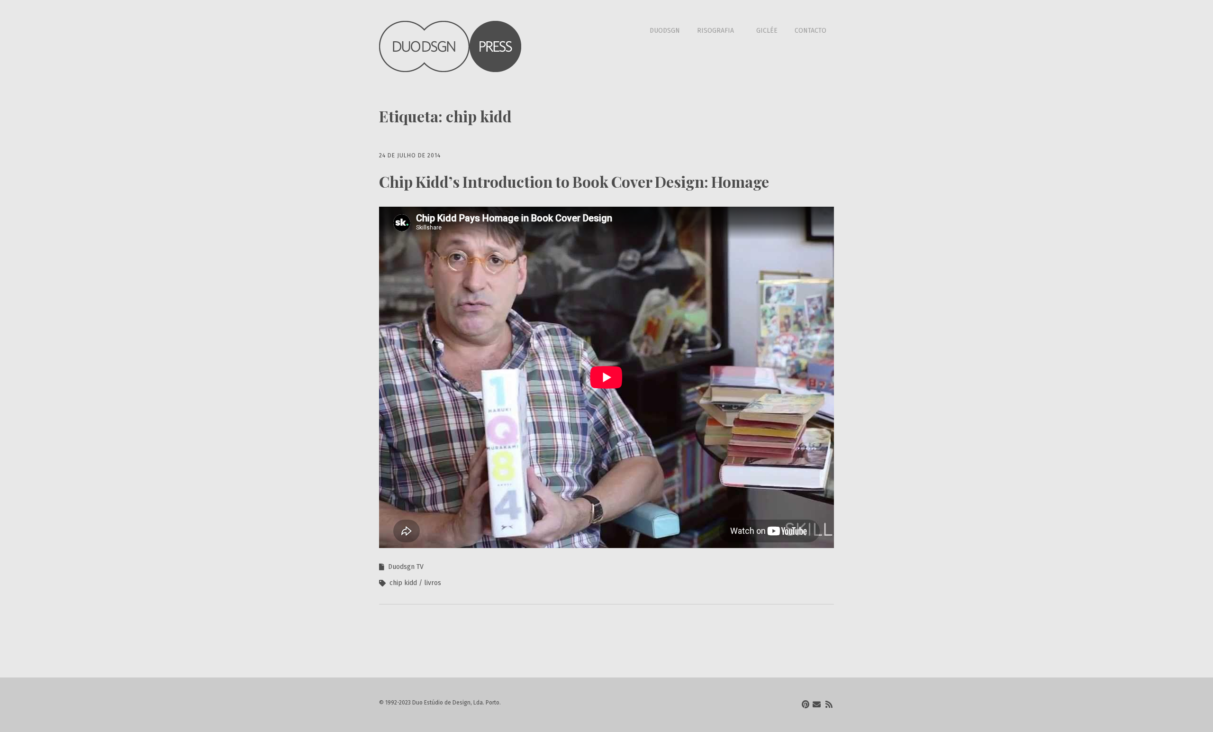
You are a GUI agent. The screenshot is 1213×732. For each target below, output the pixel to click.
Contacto (810, 31)
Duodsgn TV (406, 567)
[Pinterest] (805, 704)
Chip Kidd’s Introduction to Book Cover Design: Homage (574, 181)
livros (432, 583)
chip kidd (403, 583)
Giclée (767, 31)
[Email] (817, 704)
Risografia (715, 31)
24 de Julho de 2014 (410, 155)
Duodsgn (665, 31)
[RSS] (829, 704)
